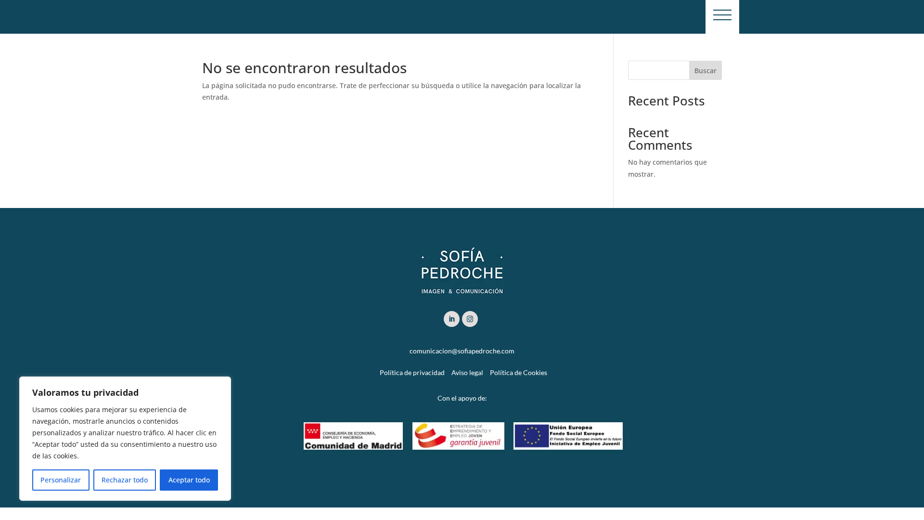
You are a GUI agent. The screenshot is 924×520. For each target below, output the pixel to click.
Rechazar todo (125, 479)
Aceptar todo (189, 479)
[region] (125, 439)
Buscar (705, 70)
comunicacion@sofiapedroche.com (462, 351)
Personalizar (60, 479)
